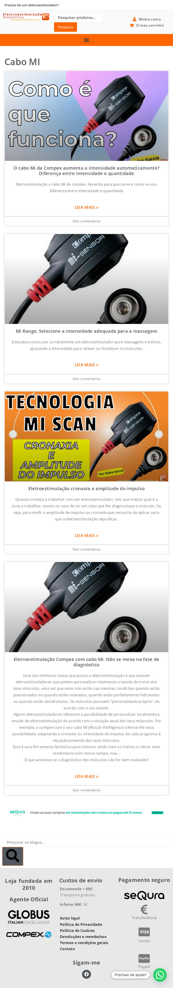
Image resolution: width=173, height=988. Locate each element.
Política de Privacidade (81, 924)
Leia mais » (86, 207)
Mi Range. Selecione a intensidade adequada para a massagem (86, 331)
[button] (86, 40)
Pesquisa (65, 27)
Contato (67, 948)
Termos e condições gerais (84, 942)
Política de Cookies (77, 930)
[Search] (12, 856)
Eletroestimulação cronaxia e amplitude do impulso (86, 488)
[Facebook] (86, 974)
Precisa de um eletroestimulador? (32, 5)
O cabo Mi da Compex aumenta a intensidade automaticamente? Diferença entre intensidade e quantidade (86, 170)
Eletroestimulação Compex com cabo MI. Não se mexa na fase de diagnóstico (86, 662)
